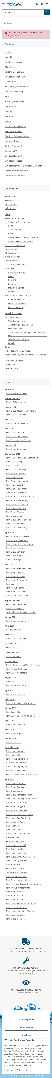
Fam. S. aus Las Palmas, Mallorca (20, 857)
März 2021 (9, 634)
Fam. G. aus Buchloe (15, 432)
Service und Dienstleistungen (18, 295)
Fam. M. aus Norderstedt (17, 759)
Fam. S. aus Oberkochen (17, 423)
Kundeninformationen (15, 77)
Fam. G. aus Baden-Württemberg (20, 716)
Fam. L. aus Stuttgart (15, 822)
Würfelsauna (11, 204)
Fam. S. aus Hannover (15, 548)
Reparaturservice (16, 299)
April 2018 (9, 779)
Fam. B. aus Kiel (13, 864)
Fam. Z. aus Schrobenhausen (19, 794)
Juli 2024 (9, 419)
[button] (37, 4)
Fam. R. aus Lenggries (16, 806)
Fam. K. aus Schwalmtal (16, 580)
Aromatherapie (12, 249)
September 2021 (12, 600)
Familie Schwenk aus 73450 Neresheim (23, 665)
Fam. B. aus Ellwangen (16, 783)
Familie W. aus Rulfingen (17, 638)
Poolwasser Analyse (17, 303)
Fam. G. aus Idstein (14, 712)
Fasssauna (9, 200)
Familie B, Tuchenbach (16, 402)
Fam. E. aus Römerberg (16, 907)
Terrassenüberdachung (18, 339)
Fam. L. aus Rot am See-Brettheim (21, 411)
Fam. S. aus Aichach (15, 868)
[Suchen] (47, 12)
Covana (8, 347)
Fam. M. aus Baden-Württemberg (21, 703)
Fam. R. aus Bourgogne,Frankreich (21, 798)
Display (11, 291)
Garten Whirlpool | (13, 146)
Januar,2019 (10, 738)
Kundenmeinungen (13, 62)
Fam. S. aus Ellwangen (16, 512)
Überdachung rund (16, 321)
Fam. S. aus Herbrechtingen (18, 880)
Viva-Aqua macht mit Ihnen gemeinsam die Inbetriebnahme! (26, 971)
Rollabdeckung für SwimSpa (17, 351)
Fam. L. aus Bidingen (15, 919)
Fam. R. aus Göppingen (16, 766)
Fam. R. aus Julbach (15, 829)
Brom (10, 225)
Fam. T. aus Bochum (15, 791)
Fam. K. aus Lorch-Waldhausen (20, 496)
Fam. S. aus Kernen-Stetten (18, 440)
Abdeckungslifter (12, 253)
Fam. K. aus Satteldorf (16, 591)
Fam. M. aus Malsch (15, 588)
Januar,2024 (10, 445)
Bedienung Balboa (13, 131)
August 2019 (10, 708)
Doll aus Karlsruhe (14, 629)
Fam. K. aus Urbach (14, 485)
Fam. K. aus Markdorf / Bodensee (21, 911)
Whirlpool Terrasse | (14, 161)
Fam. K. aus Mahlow (15, 891)
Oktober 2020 (11, 661)
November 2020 (12, 652)
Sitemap (8, 111)
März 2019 (9, 729)
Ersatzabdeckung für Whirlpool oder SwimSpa (25, 354)
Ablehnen (26, 1035)
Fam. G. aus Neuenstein (16, 672)
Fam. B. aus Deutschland (17, 604)
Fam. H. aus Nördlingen (16, 469)
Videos (8, 121)
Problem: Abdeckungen (15, 126)
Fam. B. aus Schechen (16, 915)
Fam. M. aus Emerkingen (17, 540)
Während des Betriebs (15, 175)
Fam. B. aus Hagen (14, 733)
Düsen (11, 276)
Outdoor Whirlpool (14, 360)
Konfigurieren (26, 1027)
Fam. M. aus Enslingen (16, 473)
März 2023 (9, 564)
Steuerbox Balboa (16, 288)
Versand (41, 1075)
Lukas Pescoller (13, 837)
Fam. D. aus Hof (13, 584)
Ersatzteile (9, 268)
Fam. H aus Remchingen (17, 504)
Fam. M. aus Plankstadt (16, 492)
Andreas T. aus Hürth (15, 841)
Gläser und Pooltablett (15, 264)
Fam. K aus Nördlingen (16, 393)
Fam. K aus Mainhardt (16, 508)
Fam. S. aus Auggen (15, 555)
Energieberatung (15, 307)
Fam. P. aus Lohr (13, 742)
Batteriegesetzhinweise (15, 101)
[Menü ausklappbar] (3, 1)
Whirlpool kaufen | (13, 156)
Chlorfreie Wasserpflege (19, 222)
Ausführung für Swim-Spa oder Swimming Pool (27, 334)
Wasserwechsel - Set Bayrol (20, 241)
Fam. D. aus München (16, 523)
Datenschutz (22, 1070)
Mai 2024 (9, 428)
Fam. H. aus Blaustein (15, 770)
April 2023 (9, 532)
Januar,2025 (10, 407)
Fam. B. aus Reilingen (15, 724)
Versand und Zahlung (14, 72)
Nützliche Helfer (12, 257)
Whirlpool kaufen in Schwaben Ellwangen (23, 165)
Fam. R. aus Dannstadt (16, 787)
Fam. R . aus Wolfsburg (16, 527)
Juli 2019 (9, 720)
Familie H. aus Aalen (15, 608)
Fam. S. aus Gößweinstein (17, 595)
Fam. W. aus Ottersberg (16, 810)
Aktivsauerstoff (15, 229)
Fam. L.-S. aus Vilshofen (16, 876)
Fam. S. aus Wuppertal (16, 685)
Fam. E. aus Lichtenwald (17, 436)
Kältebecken (10, 208)
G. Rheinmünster (13, 656)
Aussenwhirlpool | (13, 141)
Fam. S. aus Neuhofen (16, 621)
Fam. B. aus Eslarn (14, 477)
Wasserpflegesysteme (14, 218)
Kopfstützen (13, 280)
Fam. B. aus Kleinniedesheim (19, 568)
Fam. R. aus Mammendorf (17, 481)
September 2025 (12, 398)
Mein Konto (10, 67)
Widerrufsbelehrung (14, 91)
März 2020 (9, 699)
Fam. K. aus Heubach (15, 751)
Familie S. (10, 647)
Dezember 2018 (12, 747)
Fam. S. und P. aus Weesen (18, 536)
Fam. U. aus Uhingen (15, 461)
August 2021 (10, 617)
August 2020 (10, 677)
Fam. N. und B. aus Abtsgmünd (20, 544)
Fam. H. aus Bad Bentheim (18, 818)
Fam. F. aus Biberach (15, 694)
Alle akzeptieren (26, 1019)
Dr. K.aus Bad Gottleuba (17, 762)
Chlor (10, 233)
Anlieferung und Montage (16, 86)
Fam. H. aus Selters (14, 755)
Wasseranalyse (11, 260)
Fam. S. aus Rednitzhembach (19, 833)
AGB (7, 96)
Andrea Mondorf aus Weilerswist (20, 612)
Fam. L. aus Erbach (14, 516)
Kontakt (8, 57)
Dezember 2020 (12, 643)
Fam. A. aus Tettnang (15, 576)
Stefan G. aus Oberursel (17, 872)
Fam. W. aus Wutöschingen (18, 888)
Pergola (11, 343)
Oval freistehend (15, 328)
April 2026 (9, 389)
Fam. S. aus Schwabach (16, 449)
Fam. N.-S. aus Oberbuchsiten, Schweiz (23, 884)
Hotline (8, 52)
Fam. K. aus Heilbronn (16, 853)
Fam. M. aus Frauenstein (17, 802)
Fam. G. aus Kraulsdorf (16, 849)
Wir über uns (11, 106)
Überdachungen (12, 317)
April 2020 (9, 690)
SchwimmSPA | (12, 151)
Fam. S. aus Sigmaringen (17, 860)
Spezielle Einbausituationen (17, 136)
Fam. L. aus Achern (14, 465)
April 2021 (9, 626)
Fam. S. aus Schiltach (15, 552)
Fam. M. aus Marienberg (17, 500)
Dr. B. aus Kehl (12, 826)
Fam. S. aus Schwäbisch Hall (18, 519)
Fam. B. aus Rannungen (16, 488)
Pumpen (12, 284)
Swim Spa (10, 364)
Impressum (9, 1070)
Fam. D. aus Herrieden (16, 414)
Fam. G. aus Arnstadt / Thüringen (21, 903)
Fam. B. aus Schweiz (15, 899)
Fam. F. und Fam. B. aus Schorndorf (22, 457)
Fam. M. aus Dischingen (16, 669)
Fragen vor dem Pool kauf (16, 170)
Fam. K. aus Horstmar (15, 572)
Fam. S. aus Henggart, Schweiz (19, 814)
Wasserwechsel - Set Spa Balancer (23, 237)
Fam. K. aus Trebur (14, 895)
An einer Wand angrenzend (20, 325)
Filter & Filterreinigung (15, 245)
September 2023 (12, 454)
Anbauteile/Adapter (17, 272)
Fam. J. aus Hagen (14, 559)
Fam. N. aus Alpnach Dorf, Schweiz (21, 774)
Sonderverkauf (12, 368)
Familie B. (10, 681)
